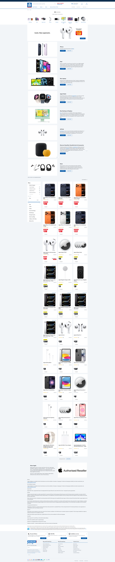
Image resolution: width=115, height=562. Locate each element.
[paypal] (41, 559)
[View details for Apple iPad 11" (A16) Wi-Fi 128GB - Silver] (65, 354)
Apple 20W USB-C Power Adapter (65, 445)
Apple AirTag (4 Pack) (78, 252)
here (39, 0)
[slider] (28, 202)
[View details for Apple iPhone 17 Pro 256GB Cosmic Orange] (49, 217)
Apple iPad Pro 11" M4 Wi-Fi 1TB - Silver (65, 308)
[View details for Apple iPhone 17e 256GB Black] (49, 382)
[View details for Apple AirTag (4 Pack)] (80, 244)
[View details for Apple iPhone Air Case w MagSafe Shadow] (80, 272)
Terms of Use (86, 560)
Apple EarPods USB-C (47, 362)
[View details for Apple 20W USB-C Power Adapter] (65, 437)
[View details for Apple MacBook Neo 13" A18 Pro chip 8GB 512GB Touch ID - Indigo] (80, 437)
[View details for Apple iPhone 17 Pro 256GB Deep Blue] (49, 189)
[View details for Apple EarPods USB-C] (49, 354)
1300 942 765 (59, 4)
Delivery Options (75, 545)
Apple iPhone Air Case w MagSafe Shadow (80, 280)
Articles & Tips (45, 551)
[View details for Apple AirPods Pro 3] (80, 327)
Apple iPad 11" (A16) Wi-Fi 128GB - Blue (65, 390)
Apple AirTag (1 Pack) (62, 252)
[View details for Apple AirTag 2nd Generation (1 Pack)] (80, 382)
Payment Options (45, 547)
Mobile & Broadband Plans (47, 545)
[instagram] (29, 543)
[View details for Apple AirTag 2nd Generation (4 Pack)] (65, 409)
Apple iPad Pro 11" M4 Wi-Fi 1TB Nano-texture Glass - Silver (49, 335)
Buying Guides (45, 550)
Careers (59, 545)
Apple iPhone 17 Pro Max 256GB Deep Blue (64, 198)
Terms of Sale (81, 560)
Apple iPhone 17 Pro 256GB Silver (65, 224)
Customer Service (76, 541)
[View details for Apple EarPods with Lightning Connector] (49, 409)
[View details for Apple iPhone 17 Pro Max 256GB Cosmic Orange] (80, 189)
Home (28, 9)
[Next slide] (87, 20)
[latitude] (47, 559)
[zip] (39, 559)
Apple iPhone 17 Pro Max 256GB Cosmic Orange (80, 198)
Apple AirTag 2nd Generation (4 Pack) (64, 418)
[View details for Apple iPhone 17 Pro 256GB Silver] (65, 217)
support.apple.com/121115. (31, 482)
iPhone (73, 48)
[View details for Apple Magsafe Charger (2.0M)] (65, 272)
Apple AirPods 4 (62, 335)
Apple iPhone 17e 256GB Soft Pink (80, 417)
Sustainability (60, 550)
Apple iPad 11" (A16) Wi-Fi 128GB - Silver (65, 363)
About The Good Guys (61, 541)
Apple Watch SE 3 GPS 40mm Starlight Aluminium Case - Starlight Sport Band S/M (48, 446)
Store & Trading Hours (46, 543)
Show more (29, 196)
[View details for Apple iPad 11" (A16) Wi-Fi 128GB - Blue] (65, 382)
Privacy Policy (33, 552)
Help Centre (75, 543)
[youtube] (32, 543)
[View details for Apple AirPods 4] (65, 327)
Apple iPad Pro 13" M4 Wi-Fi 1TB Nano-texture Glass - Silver (49, 280)
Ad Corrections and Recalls (77, 550)
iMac (61, 112)
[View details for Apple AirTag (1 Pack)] (65, 244)
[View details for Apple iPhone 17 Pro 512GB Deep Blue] (80, 217)
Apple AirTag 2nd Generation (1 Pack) (79, 390)
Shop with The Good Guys (47, 541)
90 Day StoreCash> (46, 546)
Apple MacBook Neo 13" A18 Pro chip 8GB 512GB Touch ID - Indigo (80, 446)
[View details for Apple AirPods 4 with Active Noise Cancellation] (49, 244)
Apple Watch (74, 95)
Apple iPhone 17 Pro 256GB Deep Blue (49, 198)
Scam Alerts (75, 551)
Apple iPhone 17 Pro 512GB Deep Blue (80, 225)
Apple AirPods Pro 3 (77, 335)
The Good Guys (60, 543)
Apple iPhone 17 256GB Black (79, 362)
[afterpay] (44, 559)
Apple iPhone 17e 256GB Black (48, 390)
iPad (61, 66)
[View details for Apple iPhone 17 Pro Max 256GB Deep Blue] (65, 189)
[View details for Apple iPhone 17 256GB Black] (80, 354)
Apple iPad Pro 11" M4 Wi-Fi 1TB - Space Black (80, 308)
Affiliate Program (60, 552)
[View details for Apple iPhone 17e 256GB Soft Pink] (80, 409)
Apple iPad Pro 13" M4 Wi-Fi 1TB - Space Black (49, 308)
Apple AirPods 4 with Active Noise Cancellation (49, 253)
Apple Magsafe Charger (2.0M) (64, 279)
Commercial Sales (75, 552)
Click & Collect (75, 546)
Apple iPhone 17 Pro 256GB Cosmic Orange (49, 225)
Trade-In (59, 547)
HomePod (67, 148)
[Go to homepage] (29, 5)
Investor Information (61, 551)
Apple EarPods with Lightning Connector (48, 418)
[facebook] (27, 543)
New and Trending (60, 546)
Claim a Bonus (75, 547)
